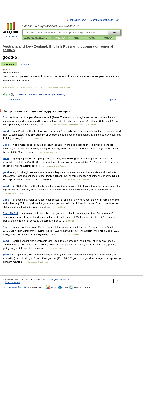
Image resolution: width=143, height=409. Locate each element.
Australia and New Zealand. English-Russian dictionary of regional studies (36, 38)
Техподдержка (48, 280)
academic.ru (11, 36)
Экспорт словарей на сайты (15, 287)
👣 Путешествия (12, 282)
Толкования (59, 38)
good (6, 131)
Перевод (24, 64)
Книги (92, 38)
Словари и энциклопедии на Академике (51, 26)
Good (6, 117)
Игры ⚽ (108, 38)
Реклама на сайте (63, 280)
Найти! (114, 32)
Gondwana (14, 99)
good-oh (8, 254)
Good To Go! (10, 213)
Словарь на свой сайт (101, 20)
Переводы (76, 38)
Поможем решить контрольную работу (41, 94)
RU (117, 20)
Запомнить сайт (78, 20)
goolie (112, 99)
